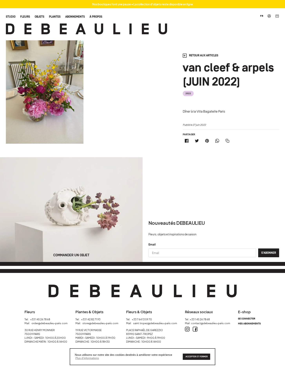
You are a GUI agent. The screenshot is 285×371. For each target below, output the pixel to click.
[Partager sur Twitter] (197, 141)
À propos (96, 16)
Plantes (55, 16)
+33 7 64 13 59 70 (142, 319)
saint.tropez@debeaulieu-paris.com (155, 323)
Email (152, 244)
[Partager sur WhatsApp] (217, 141)
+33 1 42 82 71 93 (90, 319)
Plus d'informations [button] (87, 358)
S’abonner (268, 253)
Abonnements (75, 16)
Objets (39, 16)
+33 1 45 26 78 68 (40, 319)
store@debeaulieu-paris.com (100, 323)
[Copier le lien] (227, 141)
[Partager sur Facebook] (187, 141)
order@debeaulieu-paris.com (50, 323)
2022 (188, 93)
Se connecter (246, 319)
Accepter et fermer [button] (196, 356)
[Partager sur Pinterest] (207, 141)
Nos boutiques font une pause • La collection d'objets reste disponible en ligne (142, 4)
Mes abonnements (249, 323)
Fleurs (25, 16)
